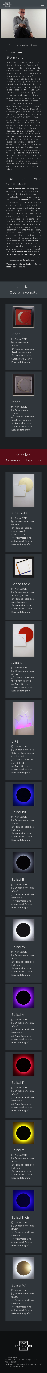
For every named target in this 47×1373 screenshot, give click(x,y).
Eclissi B (18, 879)
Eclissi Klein (20, 1217)
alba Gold (19, 513)
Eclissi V (17, 1015)
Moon (16, 334)
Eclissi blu (19, 812)
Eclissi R (17, 1083)
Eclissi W (18, 947)
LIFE (14, 741)
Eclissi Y (17, 1150)
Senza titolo (20, 584)
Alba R (16, 663)
